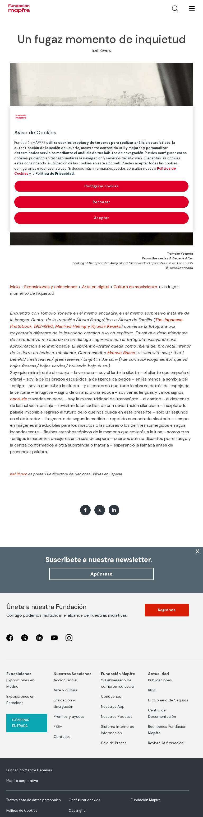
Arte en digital (95, 286)
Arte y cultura (65, 690)
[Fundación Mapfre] (19, 8)
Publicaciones (160, 680)
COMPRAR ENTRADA (20, 723)
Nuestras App (112, 706)
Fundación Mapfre (146, 800)
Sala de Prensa (114, 742)
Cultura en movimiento (135, 286)
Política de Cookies (22, 810)
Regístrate (167, 610)
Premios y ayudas (69, 716)
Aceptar (101, 218)
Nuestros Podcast (116, 716)
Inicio (15, 286)
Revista (166, 742)
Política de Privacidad (54, 173)
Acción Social (65, 680)
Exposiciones (18, 673)
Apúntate (101, 574)
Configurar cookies (84, 800)
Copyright (77, 810)
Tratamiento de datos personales (33, 800)
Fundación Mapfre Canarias (29, 770)
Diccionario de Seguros (168, 700)
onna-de (18, 399)
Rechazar (101, 202)
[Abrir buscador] (175, 8)
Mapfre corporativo (22, 780)
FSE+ (58, 726)
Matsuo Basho (121, 352)
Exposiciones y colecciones (50, 286)
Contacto (62, 736)
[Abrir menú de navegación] (189, 8)
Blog (151, 690)
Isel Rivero (18, 474)
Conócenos (111, 696)
